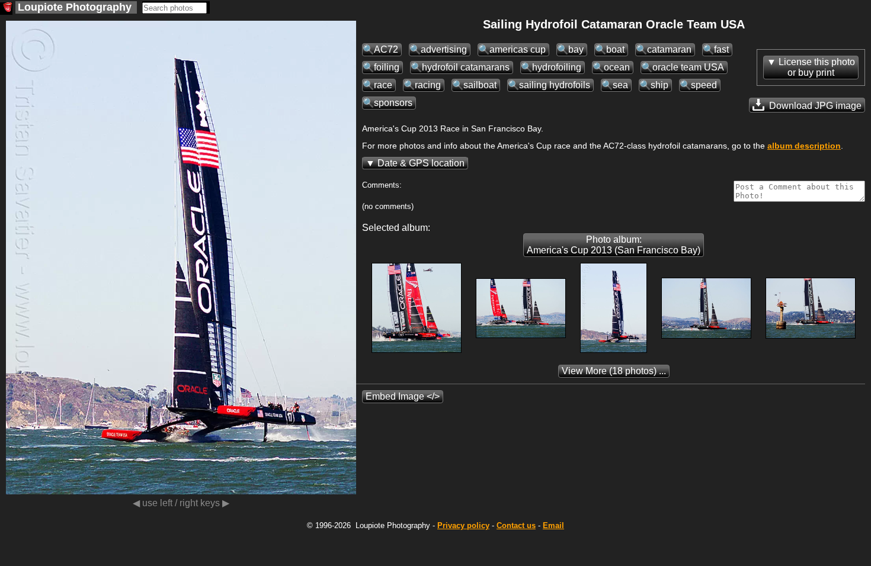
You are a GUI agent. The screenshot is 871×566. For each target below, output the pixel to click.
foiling (386, 67)
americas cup (517, 49)
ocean (617, 67)
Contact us (516, 525)
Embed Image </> (403, 396)
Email (553, 525)
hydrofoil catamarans (466, 67)
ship (659, 85)
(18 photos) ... (614, 371)
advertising (444, 49)
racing (428, 85)
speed (704, 85)
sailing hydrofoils (554, 85)
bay (576, 49)
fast (721, 49)
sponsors (393, 103)
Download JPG (814, 106)
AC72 (386, 49)
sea (620, 85)
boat (615, 49)
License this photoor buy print (817, 67)
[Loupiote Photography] (6, 8)
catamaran (669, 49)
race (383, 85)
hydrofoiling (556, 67)
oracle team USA (688, 67)
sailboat (480, 85)
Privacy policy (463, 525)
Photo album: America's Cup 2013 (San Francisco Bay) (613, 244)
